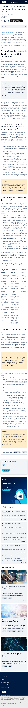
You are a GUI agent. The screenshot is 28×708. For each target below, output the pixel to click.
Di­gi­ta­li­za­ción (17, 452)
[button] (14, 490)
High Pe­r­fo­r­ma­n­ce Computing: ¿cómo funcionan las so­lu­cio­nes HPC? (12, 655)
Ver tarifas (6, 470)
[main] (14, 243)
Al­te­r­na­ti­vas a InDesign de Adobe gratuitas (12, 555)
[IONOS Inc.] (14, 692)
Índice (5, 26)
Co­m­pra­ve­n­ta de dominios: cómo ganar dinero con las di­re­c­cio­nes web (14, 512)
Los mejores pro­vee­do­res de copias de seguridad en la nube (14, 534)
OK (3, 705)
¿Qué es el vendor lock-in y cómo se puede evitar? (14, 587)
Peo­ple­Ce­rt (13, 359)
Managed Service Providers (7, 32)
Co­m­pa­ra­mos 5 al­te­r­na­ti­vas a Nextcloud (11, 523)
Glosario (24, 452)
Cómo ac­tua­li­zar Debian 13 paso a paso (11, 545)
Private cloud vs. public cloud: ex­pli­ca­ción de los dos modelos (14, 621)
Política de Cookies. (13, 703)
